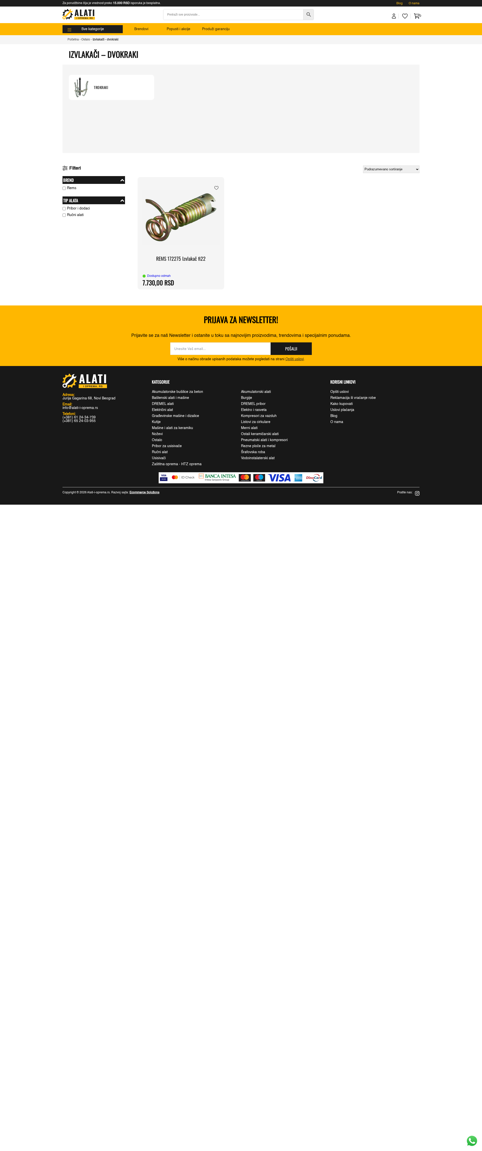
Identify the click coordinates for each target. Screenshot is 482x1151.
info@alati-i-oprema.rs (80, 408)
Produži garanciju (216, 29)
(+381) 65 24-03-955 (79, 421)
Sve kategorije (92, 29)
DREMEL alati (163, 404)
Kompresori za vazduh (259, 416)
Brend (68, 180)
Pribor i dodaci (78, 208)
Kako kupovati (341, 404)
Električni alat (162, 410)
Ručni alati (75, 215)
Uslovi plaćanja (342, 410)
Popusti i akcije (178, 29)
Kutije (156, 422)
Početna (73, 39)
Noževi (157, 434)
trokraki (101, 87)
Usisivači (159, 458)
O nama (414, 3)
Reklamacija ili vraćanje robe (353, 398)
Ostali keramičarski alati (260, 434)
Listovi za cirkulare (255, 422)
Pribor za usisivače (167, 446)
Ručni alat (160, 452)
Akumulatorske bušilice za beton (177, 392)
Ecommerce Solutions (144, 492)
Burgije (246, 398)
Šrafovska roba (253, 452)
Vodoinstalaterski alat (258, 458)
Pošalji (291, 349)
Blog (399, 3)
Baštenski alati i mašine (170, 398)
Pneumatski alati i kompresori (264, 440)
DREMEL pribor (253, 404)
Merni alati (249, 428)
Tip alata (70, 200)
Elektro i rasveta (254, 410)
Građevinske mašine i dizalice (175, 416)
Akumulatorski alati (256, 392)
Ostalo (85, 39)
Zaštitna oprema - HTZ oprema (177, 464)
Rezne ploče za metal (258, 446)
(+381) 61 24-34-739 (79, 417)
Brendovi (141, 29)
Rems (71, 188)
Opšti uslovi (294, 359)
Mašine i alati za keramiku (172, 428)
